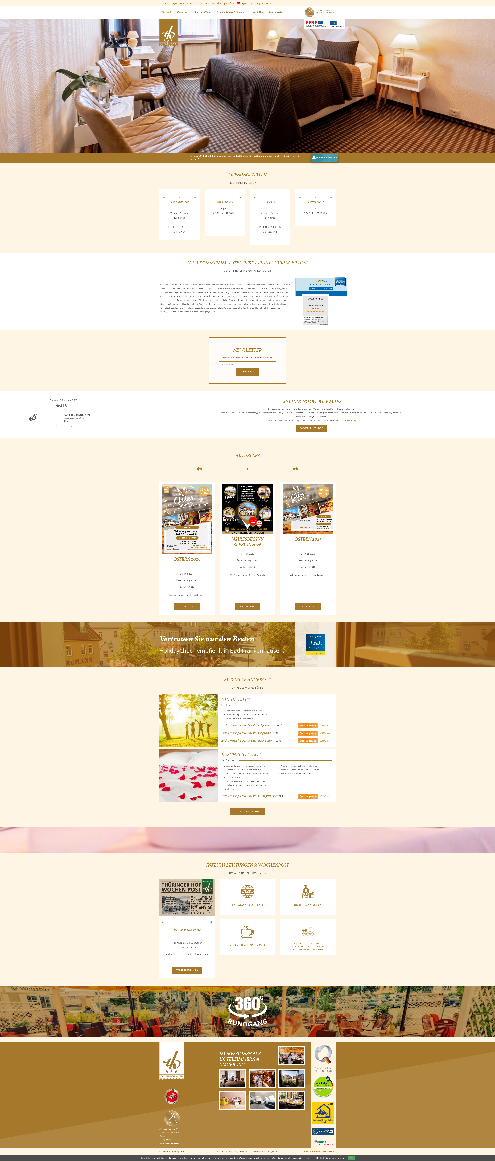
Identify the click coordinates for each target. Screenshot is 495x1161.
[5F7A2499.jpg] (262, 1078)
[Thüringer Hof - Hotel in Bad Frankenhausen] (168, 46)
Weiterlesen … (189, 607)
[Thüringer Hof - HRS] (172, 1103)
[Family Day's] (188, 720)
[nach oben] (490, 1153)
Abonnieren (247, 371)
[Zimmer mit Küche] (262, 1100)
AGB (306, 1151)
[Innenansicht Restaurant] (291, 1100)
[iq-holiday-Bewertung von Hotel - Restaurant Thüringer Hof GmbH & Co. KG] (315, 326)
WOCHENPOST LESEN (187, 970)
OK (351, 1158)
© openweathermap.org (64, 426)
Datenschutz (329, 1151)
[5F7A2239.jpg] (232, 1078)
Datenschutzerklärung (346, 420)
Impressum (315, 1151)
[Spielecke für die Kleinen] (232, 1100)
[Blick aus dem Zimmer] (291, 1078)
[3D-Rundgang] (247, 1025)
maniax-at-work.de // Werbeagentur (260, 1151)
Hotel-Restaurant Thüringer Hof (315, 648)
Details (310, 1158)
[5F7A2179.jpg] (291, 1055)
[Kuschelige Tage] (188, 775)
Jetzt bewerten (315, 653)
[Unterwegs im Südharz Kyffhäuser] (323, 1146)
